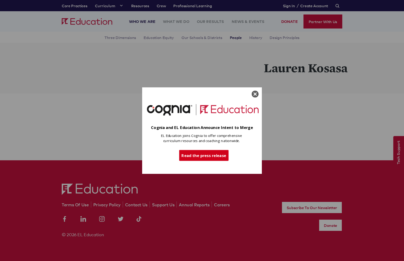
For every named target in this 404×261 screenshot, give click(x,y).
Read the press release (203, 155)
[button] (202, 127)
